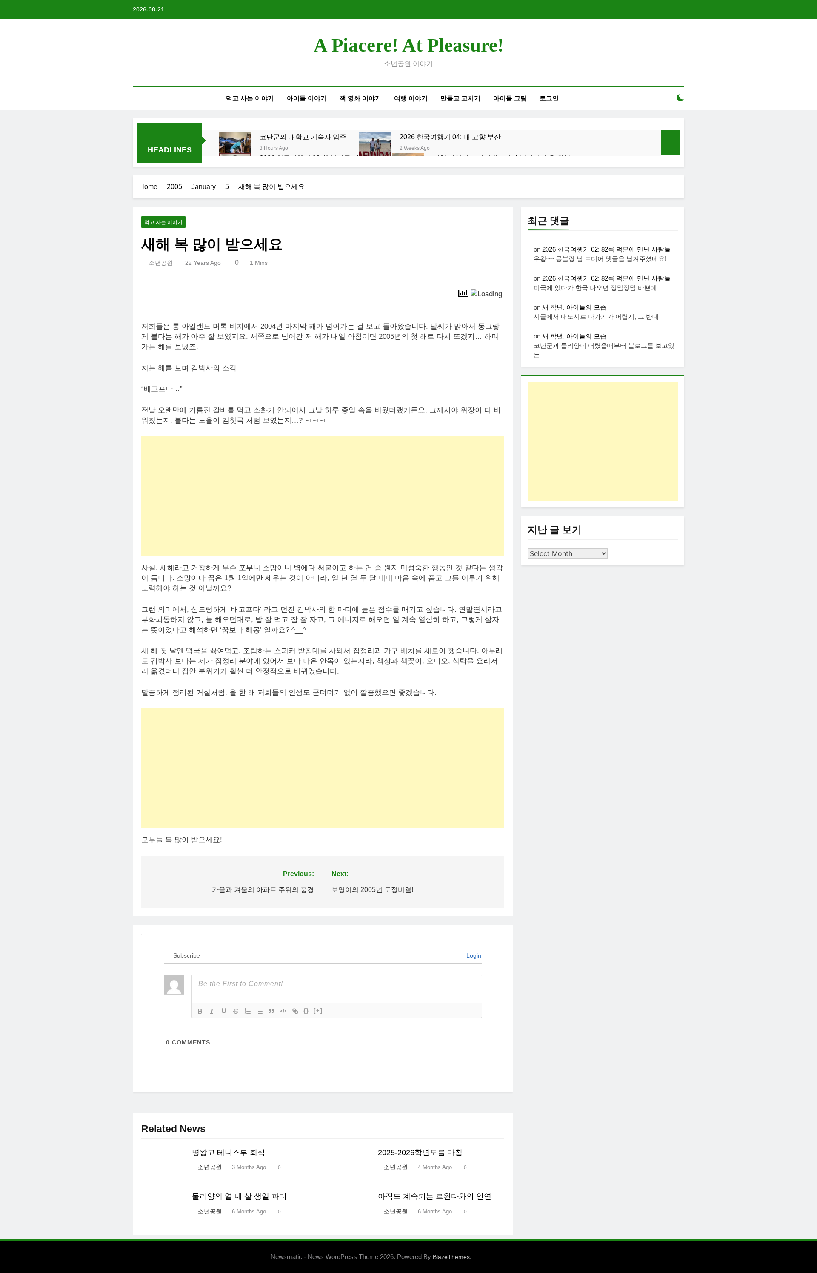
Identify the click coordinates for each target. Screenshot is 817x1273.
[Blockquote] (271, 1011)
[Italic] (212, 1011)
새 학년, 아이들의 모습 (574, 307)
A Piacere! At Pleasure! (409, 45)
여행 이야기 (411, 98)
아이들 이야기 (307, 98)
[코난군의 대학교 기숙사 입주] (235, 148)
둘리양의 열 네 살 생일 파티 (239, 1196)
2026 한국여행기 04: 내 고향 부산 (450, 136)
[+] (318, 1010)
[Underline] (224, 1011)
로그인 (549, 98)
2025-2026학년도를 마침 (420, 1152)
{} (306, 1010)
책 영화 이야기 (360, 98)
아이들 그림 (510, 98)
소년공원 (161, 262)
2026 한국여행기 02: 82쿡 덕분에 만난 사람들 (606, 249)
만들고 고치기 (460, 98)
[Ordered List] (248, 1011)
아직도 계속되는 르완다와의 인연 (434, 1196)
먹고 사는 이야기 (250, 98)
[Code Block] (283, 1011)
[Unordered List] (260, 1011)
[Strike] (236, 1011)
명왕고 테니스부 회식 (228, 1152)
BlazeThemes (451, 1256)
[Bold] (200, 1011)
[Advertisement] (322, 496)
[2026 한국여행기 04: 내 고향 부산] (375, 148)
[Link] (295, 1011)
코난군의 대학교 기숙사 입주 (303, 136)
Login (473, 955)
